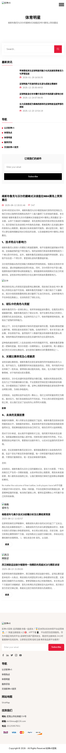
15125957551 (13, 726)
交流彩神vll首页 (11, 147)
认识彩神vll (9, 128)
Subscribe (33, 176)
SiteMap (6, 702)
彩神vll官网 (51, 748)
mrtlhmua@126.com (16, 721)
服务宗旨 (8, 142)
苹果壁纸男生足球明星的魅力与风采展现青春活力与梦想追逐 (41, 72)
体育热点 (8, 132)
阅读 (7, 544)
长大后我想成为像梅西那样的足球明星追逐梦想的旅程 (41, 105)
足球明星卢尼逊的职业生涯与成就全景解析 (38, 84)
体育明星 (8, 137)
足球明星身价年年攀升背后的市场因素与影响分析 (41, 94)
